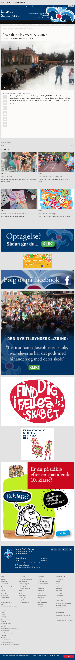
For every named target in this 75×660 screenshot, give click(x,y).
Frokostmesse (59, 588)
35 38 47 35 (44, 558)
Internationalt (48, 24)
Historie (2, 604)
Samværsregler (41, 588)
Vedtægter (3, 621)
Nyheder (10, 28)
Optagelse (3, 626)
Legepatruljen (41, 604)
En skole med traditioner (43, 581)
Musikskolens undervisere (61, 616)
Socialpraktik (40, 584)
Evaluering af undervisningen (25, 579)
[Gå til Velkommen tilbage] (56, 199)
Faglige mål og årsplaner (24, 583)
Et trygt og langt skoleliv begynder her (9, 628)
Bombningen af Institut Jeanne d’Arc (9, 606)
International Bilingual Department (63, 603)
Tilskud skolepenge (5, 639)
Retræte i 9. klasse (60, 593)
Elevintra (57, 6)
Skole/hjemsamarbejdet (43, 583)
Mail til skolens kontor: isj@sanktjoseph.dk (28, 563)
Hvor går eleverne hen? (24, 602)
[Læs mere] (5, 124)
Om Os (3, 24)
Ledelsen (3, 612)
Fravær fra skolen (41, 592)
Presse (8, 2)
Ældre (3, 146)
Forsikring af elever (42, 595)
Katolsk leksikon (59, 595)
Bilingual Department (19, 2)
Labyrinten (3, 590)
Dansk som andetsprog (24, 588)
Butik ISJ (40, 607)
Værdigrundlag (4, 583)
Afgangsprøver (22, 595)
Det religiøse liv (35, 24)
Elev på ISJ (24, 24)
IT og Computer (22, 592)
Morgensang (58, 581)
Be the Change (4, 595)
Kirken (57, 583)
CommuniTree (4, 593)
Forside (5, 28)
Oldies (28, 6)
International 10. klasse (61, 605)
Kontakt (3, 2)
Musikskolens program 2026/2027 (63, 615)
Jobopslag (3, 625)
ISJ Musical (40, 606)
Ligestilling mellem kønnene (7, 642)
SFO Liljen (40, 579)
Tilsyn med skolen (23, 581)
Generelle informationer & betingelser (64, 620)
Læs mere (4, 658)
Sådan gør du (4, 632)
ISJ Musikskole (59, 24)
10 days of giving (5, 597)
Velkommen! (3, 579)
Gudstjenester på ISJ (60, 584)
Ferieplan (40, 600)
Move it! (2, 600)
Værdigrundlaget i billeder (6, 586)
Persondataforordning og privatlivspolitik (10, 644)
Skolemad (40, 586)
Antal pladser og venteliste (7, 633)
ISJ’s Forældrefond (5, 640)
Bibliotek (64, 6)
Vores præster (59, 590)
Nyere (72, 146)
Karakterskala (22, 600)
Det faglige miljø (13, 24)
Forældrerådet (4, 616)
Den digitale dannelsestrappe (44, 599)
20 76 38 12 (44, 561)
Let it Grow (3, 599)
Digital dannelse (41, 597)
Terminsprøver (22, 593)
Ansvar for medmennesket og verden (9, 592)
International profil (60, 607)
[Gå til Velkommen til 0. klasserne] (56, 162)
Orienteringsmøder (5, 630)
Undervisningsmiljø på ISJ (43, 602)
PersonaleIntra (37, 6)
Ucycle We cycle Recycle (6, 602)
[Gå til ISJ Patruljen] (19, 162)
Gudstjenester (59, 586)
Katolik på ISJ (59, 592)
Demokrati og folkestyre (6, 623)
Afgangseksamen (23, 597)
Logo (2, 588)
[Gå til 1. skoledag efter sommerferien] (19, 199)
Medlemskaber (4, 581)
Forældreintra (48, 6)
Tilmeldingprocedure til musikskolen (64, 618)
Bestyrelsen (3, 610)
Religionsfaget (22, 586)
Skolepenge (3, 635)
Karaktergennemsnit (23, 599)
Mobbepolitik (40, 593)
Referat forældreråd (5, 619)
